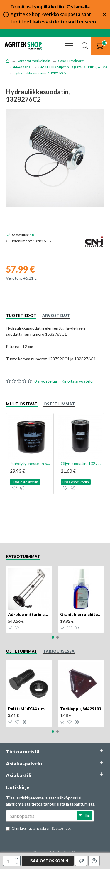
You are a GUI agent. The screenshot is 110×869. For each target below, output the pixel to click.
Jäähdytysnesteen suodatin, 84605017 (31, 463)
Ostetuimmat (59, 404)
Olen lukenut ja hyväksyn (41, 828)
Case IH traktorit (71, 60)
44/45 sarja (22, 67)
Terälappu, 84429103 (80, 708)
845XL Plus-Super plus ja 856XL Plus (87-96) (72, 67)
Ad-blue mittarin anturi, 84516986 (29, 614)
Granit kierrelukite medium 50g (81, 614)
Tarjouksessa (59, 651)
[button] (53, 637)
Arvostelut (56, 315)
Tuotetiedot (21, 315)
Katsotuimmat (23, 556)
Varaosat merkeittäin (33, 60)
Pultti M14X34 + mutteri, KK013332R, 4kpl (29, 708)
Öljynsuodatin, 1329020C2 (82, 463)
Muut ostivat (22, 404)
